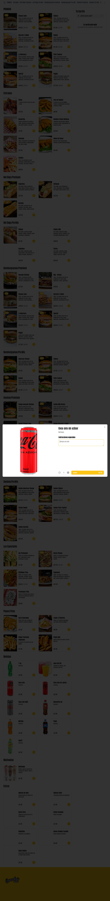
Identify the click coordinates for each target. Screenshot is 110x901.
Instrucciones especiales (66, 437)
